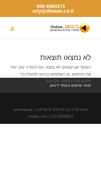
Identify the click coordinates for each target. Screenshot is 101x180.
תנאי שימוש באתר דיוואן (70, 85)
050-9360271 (51, 6)
